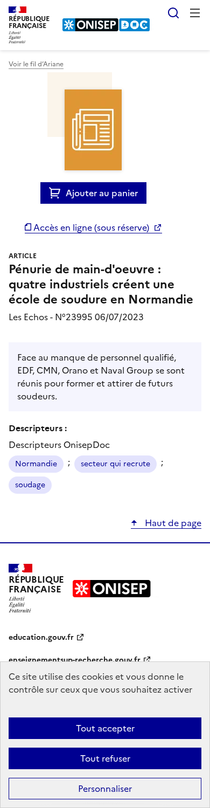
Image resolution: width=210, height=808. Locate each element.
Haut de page (172, 522)
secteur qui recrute (115, 463)
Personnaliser (105, 788)
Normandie (36, 463)
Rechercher (173, 13)
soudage (30, 485)
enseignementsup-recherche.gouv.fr (75, 660)
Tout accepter (105, 728)
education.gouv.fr (41, 637)
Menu (195, 13)
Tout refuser (105, 758)
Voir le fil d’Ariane (36, 64)
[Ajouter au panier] (57, 193)
